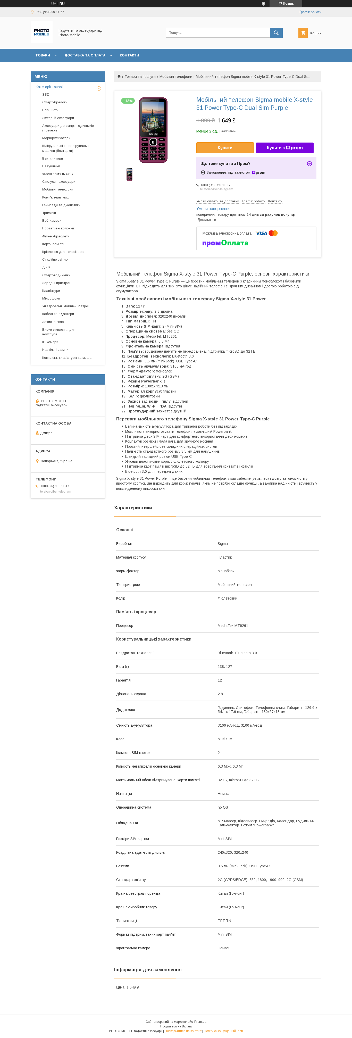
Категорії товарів (50, 87)
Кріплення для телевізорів (63, 252)
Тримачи (49, 213)
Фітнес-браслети (55, 236)
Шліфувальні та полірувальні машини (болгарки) (65, 148)
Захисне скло (53, 322)
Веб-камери (51, 220)
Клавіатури (51, 291)
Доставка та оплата (84, 55)
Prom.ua (200, 1022)
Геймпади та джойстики (61, 205)
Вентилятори (52, 158)
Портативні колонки (58, 228)
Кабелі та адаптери (58, 314)
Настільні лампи (55, 350)
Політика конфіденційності (223, 1031)
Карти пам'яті (53, 244)
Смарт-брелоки (55, 102)
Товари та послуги (140, 76)
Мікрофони (51, 298)
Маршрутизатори (56, 138)
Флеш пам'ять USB (57, 174)
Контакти (129, 55)
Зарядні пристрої (56, 283)
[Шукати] (276, 33)
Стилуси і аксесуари (58, 182)
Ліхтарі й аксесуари (58, 118)
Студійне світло (55, 259)
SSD (45, 94)
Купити (225, 148)
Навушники (51, 166)
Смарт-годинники (56, 275)
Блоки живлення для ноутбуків (59, 332)
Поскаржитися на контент (183, 1031)
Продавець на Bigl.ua (176, 1026)
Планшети (50, 110)
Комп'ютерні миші (56, 197)
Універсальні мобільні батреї (65, 306)
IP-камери (50, 342)
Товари (42, 55)
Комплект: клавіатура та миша (66, 358)
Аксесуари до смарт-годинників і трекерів (68, 128)
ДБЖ (46, 267)
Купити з (276, 148)
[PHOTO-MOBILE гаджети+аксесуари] (42, 42)
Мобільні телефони (176, 76)
